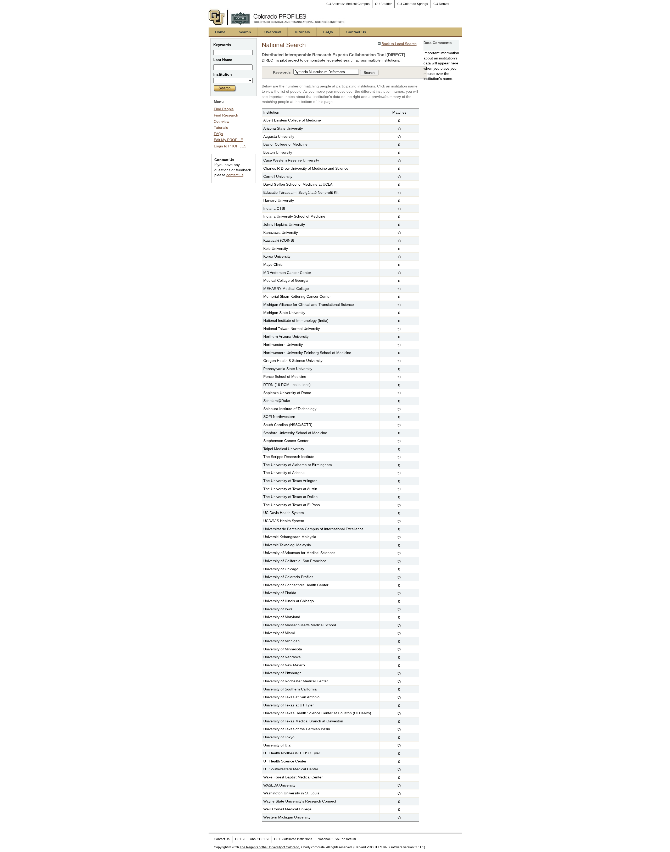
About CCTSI (259, 839)
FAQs (328, 32)
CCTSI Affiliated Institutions (293, 839)
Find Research (226, 115)
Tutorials (302, 32)
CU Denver (441, 4)
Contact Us (356, 32)
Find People (224, 109)
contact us (234, 175)
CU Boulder (383, 4)
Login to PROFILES (230, 146)
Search (245, 32)
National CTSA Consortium (337, 839)
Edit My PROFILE (228, 140)
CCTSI (239, 839)
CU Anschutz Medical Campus (348, 4)
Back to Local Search (399, 44)
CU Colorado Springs (412, 4)
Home (220, 32)
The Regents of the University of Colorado (269, 847)
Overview (272, 32)
